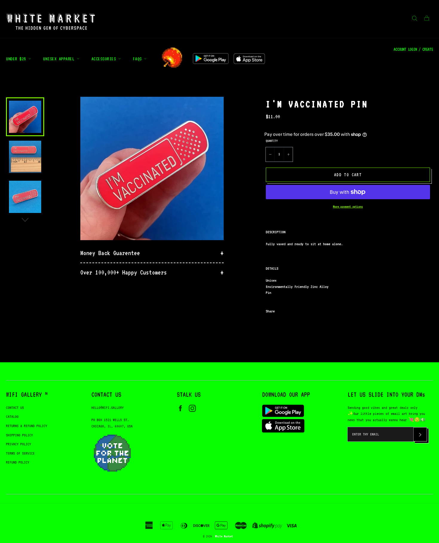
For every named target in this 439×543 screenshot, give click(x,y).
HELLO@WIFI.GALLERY (107, 407)
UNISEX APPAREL (60, 58)
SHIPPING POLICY (19, 435)
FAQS (138, 58)
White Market (224, 536)
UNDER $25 (17, 58)
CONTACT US (15, 407)
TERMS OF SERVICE (20, 453)
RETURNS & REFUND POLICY (26, 426)
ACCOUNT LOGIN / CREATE (413, 49)
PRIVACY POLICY (18, 444)
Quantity (272, 140)
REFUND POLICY (17, 462)
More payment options (348, 206)
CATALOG (12, 416)
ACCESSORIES (104, 58)
